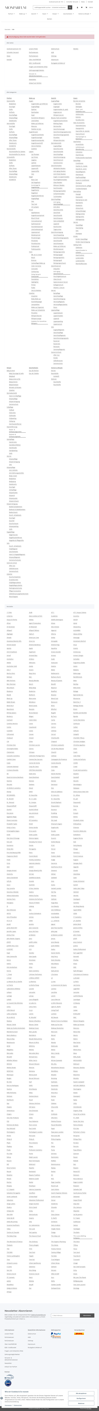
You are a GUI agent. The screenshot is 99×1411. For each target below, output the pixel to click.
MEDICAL (32, 1046)
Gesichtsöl (56, 212)
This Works (54, 1245)
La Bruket (76, 978)
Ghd (8, 867)
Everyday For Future (35, 842)
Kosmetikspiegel (36, 302)
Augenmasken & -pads (60, 109)
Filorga (75, 849)
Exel (74, 842)
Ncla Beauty (33, 1089)
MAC (74, 1017)
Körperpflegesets (14, 557)
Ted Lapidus (33, 1232)
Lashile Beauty (78, 996)
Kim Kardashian (12, 967)
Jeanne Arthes (77, 928)
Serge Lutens (11, 1204)
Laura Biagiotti (33, 999)
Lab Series (76, 985)
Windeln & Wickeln (15, 387)
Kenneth (76, 956)
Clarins (31, 749)
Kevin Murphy (55, 960)
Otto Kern (54, 1118)
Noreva (53, 1096)
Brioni (75, 709)
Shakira (9, 1207)
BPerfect (54, 709)
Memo (53, 1050)
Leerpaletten (35, 304)
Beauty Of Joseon (56, 680)
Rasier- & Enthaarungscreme (15, 431)
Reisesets (56, 346)
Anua (75, 645)
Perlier (9, 1136)
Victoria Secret (11, 1274)
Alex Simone (55, 627)
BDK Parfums (11, 680)
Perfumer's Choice (79, 1132)
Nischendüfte (11, 149)
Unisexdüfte (11, 157)
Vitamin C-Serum (58, 288)
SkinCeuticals (33, 1214)
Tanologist (76, 1229)
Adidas (31, 620)
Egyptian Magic (12, 817)
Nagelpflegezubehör (15, 585)
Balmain (9, 677)
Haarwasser (79, 174)
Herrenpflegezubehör (60, 304)
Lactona (53, 989)
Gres (52, 881)
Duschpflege (13, 115)
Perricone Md (55, 1136)
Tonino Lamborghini (13, 1256)
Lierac (9, 1007)
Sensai (53, 1200)
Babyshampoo (13, 385)
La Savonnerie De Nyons (59, 985)
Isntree (31, 917)
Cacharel (9, 720)
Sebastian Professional (36, 1200)
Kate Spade (32, 956)
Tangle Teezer (55, 1229)
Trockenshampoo (81, 188)
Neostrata (54, 1089)
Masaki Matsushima (35, 1039)
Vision (75, 1274)
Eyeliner (34, 109)
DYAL (75, 809)
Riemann (76, 1175)
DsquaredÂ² (33, 806)
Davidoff (76, 777)
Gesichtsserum (58, 160)
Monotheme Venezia (57, 1067)
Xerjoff (31, 1284)
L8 (52, 978)
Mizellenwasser (58, 249)
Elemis (75, 817)
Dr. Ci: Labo (32, 799)
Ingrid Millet (77, 910)
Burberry (10, 716)
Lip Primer (34, 157)
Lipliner (33, 163)
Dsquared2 (77, 802)
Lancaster (32, 992)
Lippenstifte (35, 171)
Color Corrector (36, 266)
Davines (9, 781)
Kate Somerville (12, 956)
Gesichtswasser (58, 243)
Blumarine (76, 698)
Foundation (35, 279)
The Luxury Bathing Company (79, 1237)
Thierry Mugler (34, 1245)
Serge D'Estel (77, 1200)
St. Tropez (76, 1218)
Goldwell (54, 878)
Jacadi (9, 924)
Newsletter (32, 79)
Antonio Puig (55, 645)
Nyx (8, 1103)
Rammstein (54, 1157)
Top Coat (34, 204)
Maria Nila (76, 1032)
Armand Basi (33, 655)
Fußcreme (12, 413)
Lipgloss (34, 160)
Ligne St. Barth (56, 1007)
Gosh (75, 878)
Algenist (53, 630)
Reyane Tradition (34, 1175)
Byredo (75, 716)
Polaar (31, 1146)
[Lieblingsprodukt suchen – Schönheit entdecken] (70, 7)
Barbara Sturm (56, 677)
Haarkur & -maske (81, 166)
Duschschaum (13, 523)
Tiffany (75, 1245)
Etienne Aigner (34, 838)
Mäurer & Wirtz (34, 1042)
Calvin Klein (33, 720)
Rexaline (9, 1175)
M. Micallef (32, 1017)
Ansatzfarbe (80, 144)
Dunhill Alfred (33, 809)
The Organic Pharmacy (58, 1241)
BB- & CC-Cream (36, 255)
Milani (53, 1057)
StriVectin (54, 1222)
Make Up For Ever (56, 1024)
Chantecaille (55, 738)
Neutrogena (77, 1089)
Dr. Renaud (10, 802)
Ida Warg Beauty (78, 906)
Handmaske (13, 448)
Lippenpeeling (58, 321)
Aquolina (54, 648)
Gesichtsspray (58, 218)
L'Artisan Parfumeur (35, 974)
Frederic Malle (55, 856)
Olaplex (9, 1107)
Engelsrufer (55, 827)
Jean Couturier (33, 928)
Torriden (54, 1256)
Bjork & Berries (78, 695)
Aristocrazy (77, 652)
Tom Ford (32, 1252)
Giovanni (54, 870)
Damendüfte (11, 101)
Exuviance (10, 845)
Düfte (11, 109)
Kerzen (53, 371)
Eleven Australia (12, 820)
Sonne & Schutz (56, 352)
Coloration (79, 152)
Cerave (31, 734)
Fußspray (12, 421)
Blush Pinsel (35, 218)
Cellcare (76, 731)
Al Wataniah (33, 627)
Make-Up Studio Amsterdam (16, 1028)
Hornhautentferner (15, 424)
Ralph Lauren (33, 1157)
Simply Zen (10, 1211)
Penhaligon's (11, 1132)
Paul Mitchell (11, 1128)
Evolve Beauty (55, 842)
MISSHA (9, 1064)
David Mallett (55, 777)
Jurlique (31, 946)
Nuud (31, 1100)
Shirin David (33, 1207)
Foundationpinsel (37, 226)
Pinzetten (34, 313)
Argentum (32, 652)
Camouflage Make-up (38, 263)
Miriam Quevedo (56, 1060)
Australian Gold (12, 666)
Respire (75, 1168)
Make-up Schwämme (38, 310)
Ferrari (53, 849)
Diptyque (76, 788)
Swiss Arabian (55, 1225)
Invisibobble (55, 913)
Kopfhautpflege (81, 177)
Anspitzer (34, 296)
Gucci (8, 885)
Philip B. (31, 1139)
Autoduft (56, 376)
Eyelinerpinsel (36, 224)
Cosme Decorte (56, 763)
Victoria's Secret (34, 1274)
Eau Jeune (10, 813)
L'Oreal (9, 978)
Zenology (76, 1288)
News (83, 2)
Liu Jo (30, 1010)
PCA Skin (76, 1128)
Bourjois (31, 709)
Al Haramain (11, 627)
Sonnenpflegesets (59, 349)
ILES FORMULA (56, 910)
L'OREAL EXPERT (34, 978)
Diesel (31, 788)
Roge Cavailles (55, 1182)
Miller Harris (33, 1060)
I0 (7, 906)
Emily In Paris (11, 827)
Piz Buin (76, 1143)
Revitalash (32, 1171)
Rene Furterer (11, 1168)
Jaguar (53, 924)
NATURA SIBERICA (79, 1085)
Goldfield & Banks (34, 878)
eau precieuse (33, 813)
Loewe (75, 1010)
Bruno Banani (33, 713)
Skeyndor (76, 1211)
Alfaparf (9, 630)
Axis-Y (9, 670)
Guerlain (32, 885)
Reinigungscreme (59, 252)
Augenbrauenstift (37, 143)
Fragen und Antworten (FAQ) (38, 67)
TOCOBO (9, 1252)
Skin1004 (10, 1214)
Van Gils (9, 1270)
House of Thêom (34, 903)
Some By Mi (10, 1218)
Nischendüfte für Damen (17, 151)
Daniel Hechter (56, 774)
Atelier (9, 663)
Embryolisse (77, 824)
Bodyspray (12, 481)
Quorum (76, 1153)
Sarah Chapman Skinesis (59, 1193)
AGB (52, 52)
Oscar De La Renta (79, 1114)
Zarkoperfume (55, 1288)
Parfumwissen (33, 52)
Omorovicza (10, 1110)
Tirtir (30, 1249)
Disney (9, 792)
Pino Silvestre (33, 1143)
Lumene (53, 1014)
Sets (32, 174)
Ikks (30, 910)
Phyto (8, 1143)
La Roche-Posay (34, 985)
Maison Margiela (78, 1021)
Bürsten (78, 104)
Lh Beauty (76, 1003)
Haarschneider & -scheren (81, 251)
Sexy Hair (76, 1204)
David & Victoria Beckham (15, 777)
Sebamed (76, 1196)
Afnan (9, 623)
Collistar (53, 756)
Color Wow (76, 756)
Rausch (9, 1161)
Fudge (53, 860)
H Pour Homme (34, 888)
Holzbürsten (80, 114)
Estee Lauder (33, 835)
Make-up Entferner (37, 123)
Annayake (54, 641)
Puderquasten (36, 249)
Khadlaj (75, 960)
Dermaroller (57, 126)
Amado (9, 637)
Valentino (32, 1267)
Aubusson (54, 663)
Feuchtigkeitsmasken (60, 180)
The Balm (76, 1232)
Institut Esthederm (35, 913)
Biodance (10, 691)
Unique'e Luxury (12, 1263)
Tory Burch (76, 1256)
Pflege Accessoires (15, 591)
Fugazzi (75, 860)
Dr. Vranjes (32, 802)
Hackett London (56, 888)
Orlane (31, 1114)
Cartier (9, 727)
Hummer (76, 903)
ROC (52, 1179)
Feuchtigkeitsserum (59, 276)
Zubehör (34, 149)
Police (53, 1146)
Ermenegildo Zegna (13, 831)
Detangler (79, 107)
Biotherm (32, 695)
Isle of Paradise (12, 917)
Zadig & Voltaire (12, 1288)
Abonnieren (87, 1315)
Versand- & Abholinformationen (35, 75)
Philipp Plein (77, 1139)
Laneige (9, 996)
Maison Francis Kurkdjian (59, 1021)
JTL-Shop (89, 1408)
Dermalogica (77, 784)
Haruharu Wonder (13, 892)
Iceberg (31, 906)
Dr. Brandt (10, 799)
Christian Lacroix (34, 745)
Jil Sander (76, 931)
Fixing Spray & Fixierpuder (36, 275)
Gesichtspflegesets (59, 335)
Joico (30, 938)
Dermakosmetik (56, 143)
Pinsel (31, 210)
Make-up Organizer (37, 307)
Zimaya (9, 1292)
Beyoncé (54, 688)
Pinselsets (34, 241)
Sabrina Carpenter (35, 1189)
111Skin (9, 612)
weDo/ (9, 1281)
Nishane (9, 1096)
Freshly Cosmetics (35, 860)
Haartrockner (80, 255)
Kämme (78, 117)
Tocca (75, 1249)
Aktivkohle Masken (59, 168)
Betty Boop (32, 688)
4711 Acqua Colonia (79, 612)
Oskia (31, 1118)
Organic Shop (77, 1110)
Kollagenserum (58, 285)
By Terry (53, 716)
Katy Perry (54, 956)
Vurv (52, 1277)
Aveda (31, 666)
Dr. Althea (76, 795)
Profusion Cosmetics (35, 1150)
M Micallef (76, 1014)
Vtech (31, 1277)
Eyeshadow (35, 112)
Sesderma (54, 1204)
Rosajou (9, 1186)
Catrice (53, 727)
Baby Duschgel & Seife (16, 373)
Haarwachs (79, 202)
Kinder (55, 358)
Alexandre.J (77, 627)
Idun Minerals (11, 910)
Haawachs (79, 205)
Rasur (55, 307)
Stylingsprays (80, 219)
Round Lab (54, 1186)
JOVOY (9, 942)
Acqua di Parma (12, 620)
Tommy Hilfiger (56, 1252)
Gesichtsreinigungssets (61, 238)
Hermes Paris (11, 899)
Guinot (75, 885)
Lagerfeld (76, 989)
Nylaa (75, 1100)
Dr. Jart (75, 799)
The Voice (76, 1241)
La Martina (32, 981)
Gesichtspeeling (58, 235)
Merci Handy (55, 1053)
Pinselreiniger (35, 238)
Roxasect (76, 1186)
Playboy (9, 1146)
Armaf (9, 655)
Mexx (75, 1053)
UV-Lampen (35, 207)
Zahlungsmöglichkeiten (36, 70)
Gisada (75, 870)
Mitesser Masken (58, 185)
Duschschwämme (14, 577)
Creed (75, 766)
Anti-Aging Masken (59, 171)
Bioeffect (54, 691)
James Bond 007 (12, 928)
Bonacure (54, 702)
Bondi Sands (33, 706)
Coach (75, 752)
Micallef (9, 1057)
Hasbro (31, 892)
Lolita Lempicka (12, 1014)
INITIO (9, 913)
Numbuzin (10, 1100)
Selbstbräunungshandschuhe (18, 594)
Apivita (9, 648)
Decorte (75, 781)
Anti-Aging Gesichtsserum (58, 272)
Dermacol (54, 784)
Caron (31, 723)
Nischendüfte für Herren (17, 154)
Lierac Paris (32, 1007)
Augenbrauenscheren (60, 121)
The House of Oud (35, 1236)
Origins (9, 1114)
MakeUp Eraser (34, 1028)
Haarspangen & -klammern (81, 138)
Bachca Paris (11, 673)
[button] (77, 7)
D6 (8, 774)
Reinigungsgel (58, 255)
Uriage (75, 1263)
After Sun (56, 355)
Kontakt (90, 2)
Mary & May (11, 1039)
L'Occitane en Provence (80, 974)
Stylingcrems (80, 217)
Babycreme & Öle (14, 379)
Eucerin (53, 838)
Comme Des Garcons (35, 759)
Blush (33, 257)
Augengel (56, 107)
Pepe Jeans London (57, 1132)
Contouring (35, 271)
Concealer (34, 269)
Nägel (31, 177)
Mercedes (10, 1053)
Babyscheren (13, 382)
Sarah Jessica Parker (79, 1193)
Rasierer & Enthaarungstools (14, 435)
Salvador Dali (77, 1189)
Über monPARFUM (35, 59)
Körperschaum (14, 501)
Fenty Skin (10, 849)
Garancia (54, 863)
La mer (53, 981)
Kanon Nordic (55, 953)
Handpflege (10, 439)
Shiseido (54, 1207)
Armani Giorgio (78, 655)
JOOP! (75, 938)
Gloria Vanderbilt (12, 878)
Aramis (75, 648)
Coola (8, 763)
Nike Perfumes (11, 1093)
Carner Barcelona (79, 720)
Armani (53, 655)
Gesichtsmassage (59, 129)
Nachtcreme (57, 226)
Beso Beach (10, 688)
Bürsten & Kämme (79, 101)
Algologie (10, 634)
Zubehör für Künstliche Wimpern (38, 322)
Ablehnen (81, 1403)
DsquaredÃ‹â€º (11, 806)
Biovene (53, 695)
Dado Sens (32, 774)
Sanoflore (32, 1193)
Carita (53, 720)
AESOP (75, 620)
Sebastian (10, 1200)
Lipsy (75, 1007)
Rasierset (56, 341)
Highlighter (35, 282)
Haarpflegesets (80, 172)
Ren (74, 1164)
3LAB (30, 612)
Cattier (75, 727)
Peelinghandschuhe (15, 588)
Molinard (76, 1064)
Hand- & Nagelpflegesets (17, 554)
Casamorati (32, 727)
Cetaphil (76, 734)
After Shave (13, 140)
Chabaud (10, 738)
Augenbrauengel (36, 137)
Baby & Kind (11, 371)
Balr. (30, 677)
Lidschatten (35, 121)
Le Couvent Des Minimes (15, 1003)
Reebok (75, 1161)
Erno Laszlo (32, 831)
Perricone (32, 1136)
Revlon (53, 1171)
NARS (31, 1085)
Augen (31, 101)
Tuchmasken (57, 196)
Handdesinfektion (15, 445)
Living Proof (55, 1010)
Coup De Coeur (34, 766)
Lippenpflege (55, 310)
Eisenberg (54, 817)
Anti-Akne (56, 207)
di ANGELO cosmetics (14, 788)
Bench (31, 684)
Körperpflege (13, 118)
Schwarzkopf (33, 1196)
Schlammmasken (58, 194)
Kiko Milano (55, 964)
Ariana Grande (56, 652)
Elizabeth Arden (78, 820)
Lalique (9, 992)
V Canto (9, 1267)
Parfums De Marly (12, 1125)
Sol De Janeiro (77, 1214)
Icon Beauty (55, 906)
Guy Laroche (11, 888)
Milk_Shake (77, 1057)
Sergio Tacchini (34, 1204)
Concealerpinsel (36, 221)
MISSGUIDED (77, 1060)
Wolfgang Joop (78, 1281)
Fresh (8, 860)
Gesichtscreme (58, 149)
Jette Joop (54, 931)
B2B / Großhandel (35, 63)
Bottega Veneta (78, 706)
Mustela (76, 1078)
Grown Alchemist (78, 881)
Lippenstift (34, 168)
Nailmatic (54, 1082)
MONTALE (10, 1071)
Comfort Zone (11, 759)
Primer (33, 285)
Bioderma (32, 691)
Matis (53, 1039)
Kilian (75, 964)
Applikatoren (35, 212)
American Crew (34, 637)
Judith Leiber (33, 942)
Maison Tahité (11, 1024)
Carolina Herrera (12, 723)
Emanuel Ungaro (56, 824)
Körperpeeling (13, 526)
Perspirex (76, 1136)
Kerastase (32, 960)
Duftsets (12, 112)
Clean (75, 749)
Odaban (53, 1103)
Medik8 (75, 1046)
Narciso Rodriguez (13, 1085)
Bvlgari (31, 716)
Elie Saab (54, 820)
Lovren (31, 1014)
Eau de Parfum (34, 371)
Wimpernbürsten (59, 140)
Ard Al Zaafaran (12, 652)
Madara (9, 1021)
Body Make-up (36, 299)
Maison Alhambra (35, 1021)
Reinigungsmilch (58, 257)
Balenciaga (76, 673)
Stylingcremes (80, 214)
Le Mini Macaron (56, 1003)
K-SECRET (10, 949)
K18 (30, 949)
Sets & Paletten (36, 146)
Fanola (31, 845)
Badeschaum (13, 512)
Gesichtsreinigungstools (61, 135)
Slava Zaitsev (55, 1214)
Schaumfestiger (81, 211)
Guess (53, 885)
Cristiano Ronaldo (12, 770)
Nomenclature (33, 1096)
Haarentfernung (12, 427)
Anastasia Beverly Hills (14, 641)
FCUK (53, 845)
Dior (52, 788)
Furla (8, 863)
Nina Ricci (54, 1093)
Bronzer (33, 260)
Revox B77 (76, 1171)
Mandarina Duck (12, 1032)
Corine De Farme (34, 763)
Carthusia (76, 723)
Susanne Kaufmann (13, 1225)
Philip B (9, 1139)
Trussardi (76, 1259)
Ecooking (54, 813)
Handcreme (13, 442)
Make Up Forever (78, 1024)
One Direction (33, 1110)
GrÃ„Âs (9, 881)
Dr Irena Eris (55, 795)
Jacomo (31, 924)
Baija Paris (32, 673)
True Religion (55, 1259)
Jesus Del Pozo (33, 931)
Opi (52, 1110)
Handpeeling (13, 450)
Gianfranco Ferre (56, 867)
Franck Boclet (33, 856)
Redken (53, 1161)
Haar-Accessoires (78, 123)
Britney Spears (11, 713)
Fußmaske (12, 415)
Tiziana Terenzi (56, 1249)
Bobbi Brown (11, 702)
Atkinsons (32, 663)
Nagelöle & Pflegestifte (16, 540)
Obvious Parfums (34, 1103)
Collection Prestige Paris (37, 756)
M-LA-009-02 (11, 1017)
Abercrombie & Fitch (35, 616)
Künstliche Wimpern (38, 118)
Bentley (75, 684)
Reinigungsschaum (59, 263)
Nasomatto (54, 1085)
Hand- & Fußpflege (15, 396)
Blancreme (32, 698)
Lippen (31, 151)
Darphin (76, 774)
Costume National (12, 766)
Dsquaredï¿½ (55, 806)
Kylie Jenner (55, 971)
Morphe (53, 1075)
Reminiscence (55, 1164)
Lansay (31, 996)
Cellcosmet (10, 734)
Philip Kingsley (56, 1139)
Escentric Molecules (79, 831)
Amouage (76, 637)
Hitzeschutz (79, 208)
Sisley (31, 1211)
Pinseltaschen (35, 243)
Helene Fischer (34, 895)
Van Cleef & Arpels (79, 1267)
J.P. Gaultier (77, 921)
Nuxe (53, 1100)
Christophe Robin (12, 749)
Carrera (53, 723)
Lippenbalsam (36, 165)
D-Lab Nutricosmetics (80, 770)
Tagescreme (57, 229)
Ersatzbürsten (13, 580)
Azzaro (31, 670)
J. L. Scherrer (55, 921)
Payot (53, 1128)
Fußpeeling (12, 418)
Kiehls (31, 964)
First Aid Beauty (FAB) (13, 852)
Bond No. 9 (77, 702)
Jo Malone (32, 935)
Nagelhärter (35, 190)
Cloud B (53, 752)
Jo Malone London (57, 935)
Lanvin (53, 996)
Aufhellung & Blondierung (80, 148)
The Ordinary (33, 1241)
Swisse (75, 1225)
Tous (8, 1259)
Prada (9, 1150)
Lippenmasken (58, 316)
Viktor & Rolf (55, 1274)
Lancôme (54, 992)
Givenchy (10, 874)
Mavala (53, 1042)
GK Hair (31, 874)
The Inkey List (55, 1236)
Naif (30, 1082)
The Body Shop (11, 1236)
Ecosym (75, 813)
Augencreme (57, 104)
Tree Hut (32, 1259)
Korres (9, 971)
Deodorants (13, 121)
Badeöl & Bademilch (15, 507)
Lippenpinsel (35, 232)
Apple (31, 648)
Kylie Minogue (78, 971)
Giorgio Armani (12, 870)
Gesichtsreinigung (59, 157)
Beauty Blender (34, 680)
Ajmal (75, 623)
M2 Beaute (54, 1017)
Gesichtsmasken (56, 165)
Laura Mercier (55, 999)
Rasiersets (56, 344)
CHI (8, 741)
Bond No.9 (10, 706)
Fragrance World (12, 856)
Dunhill (9, 809)
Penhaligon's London (35, 1132)
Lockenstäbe (80, 258)
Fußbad (11, 410)
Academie (54, 616)
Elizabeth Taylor (12, 824)
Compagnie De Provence (59, 759)
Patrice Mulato (78, 1125)
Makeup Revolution (57, 1028)
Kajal (33, 115)
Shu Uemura (77, 1207)
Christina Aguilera (79, 745)
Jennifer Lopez (11, 931)
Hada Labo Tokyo (78, 888)
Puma (53, 1150)
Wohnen (54, 379)
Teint (30, 252)
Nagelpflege (35, 198)
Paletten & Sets (36, 129)
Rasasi (75, 1157)
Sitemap (53, 56)
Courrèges (54, 766)
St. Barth (54, 1218)
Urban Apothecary (35, 1263)
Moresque (10, 1075)
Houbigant (76, 899)
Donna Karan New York (80, 792)
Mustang (54, 1078)
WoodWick (10, 1284)
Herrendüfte (11, 123)
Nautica (9, 1089)
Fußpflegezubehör (15, 582)
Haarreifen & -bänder (83, 131)
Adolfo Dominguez (57, 620)
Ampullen (56, 269)
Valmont (53, 1267)
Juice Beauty (55, 942)
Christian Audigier (79, 741)
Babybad (12, 376)
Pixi (52, 1143)
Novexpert (76, 1096)
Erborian (76, 827)
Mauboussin (11, 1042)
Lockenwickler (80, 261)
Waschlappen (13, 596)
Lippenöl (56, 224)
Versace (53, 1270)
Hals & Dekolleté (58, 221)
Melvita (31, 1050)
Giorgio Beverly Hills (35, 870)
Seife (10, 453)
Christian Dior (11, 745)
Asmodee (76, 659)
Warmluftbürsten (81, 263)
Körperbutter (13, 493)
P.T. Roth (76, 1118)
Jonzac (53, 938)
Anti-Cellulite (13, 470)
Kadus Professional (79, 949)
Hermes (53, 895)
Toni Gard (76, 1252)
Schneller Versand (72, 2)
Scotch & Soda (55, 1196)
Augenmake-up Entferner (39, 104)
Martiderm (32, 1035)
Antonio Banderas (35, 645)
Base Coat (34, 180)
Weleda (31, 1281)
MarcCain (54, 1032)
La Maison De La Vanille (14, 981)
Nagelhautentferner (15, 537)
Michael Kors (33, 1057)
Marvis (75, 1035)
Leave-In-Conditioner (82, 180)
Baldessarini (55, 673)
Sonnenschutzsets (15, 560)
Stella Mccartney (12, 1222)
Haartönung (79, 155)
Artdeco (31, 659)
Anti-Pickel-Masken (59, 174)
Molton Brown (11, 1067)
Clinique (31, 752)
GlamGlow (76, 874)
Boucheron (10, 709)
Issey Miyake (55, 917)
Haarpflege (76, 160)
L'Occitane (54, 974)
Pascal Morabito (56, 1125)
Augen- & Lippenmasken (61, 177)
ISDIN (75, 913)
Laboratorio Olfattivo (13, 989)
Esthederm (76, 835)
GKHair (53, 874)
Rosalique (32, 1186)
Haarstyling (77, 191)
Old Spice (32, 1107)
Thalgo (53, 1232)
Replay (53, 1168)
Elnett (31, 824)
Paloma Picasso (56, 1121)
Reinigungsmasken (59, 191)
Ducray (75, 806)
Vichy (75, 1270)
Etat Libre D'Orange (13, 838)
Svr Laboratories (34, 1225)
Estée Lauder (55, 835)
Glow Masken (57, 182)
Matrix (75, 1039)
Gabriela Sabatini (34, 863)
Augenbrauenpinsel (37, 215)
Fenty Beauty (77, 845)
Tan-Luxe (32, 1229)
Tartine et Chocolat (13, 1232)
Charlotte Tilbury (78, 738)
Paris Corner (33, 1125)
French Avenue (78, 856)
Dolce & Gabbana (56, 792)
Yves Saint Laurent (79, 1284)
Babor (53, 670)
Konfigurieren (81, 1398)
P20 (8, 1121)
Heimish (76, 892)
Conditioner (79, 163)
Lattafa (9, 999)
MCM (8, 1046)
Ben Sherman (11, 684)
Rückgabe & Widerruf (58, 63)
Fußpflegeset (13, 549)
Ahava (53, 623)
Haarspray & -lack (81, 200)
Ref (8, 1164)
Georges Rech (77, 863)
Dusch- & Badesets (15, 515)
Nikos (31, 1093)
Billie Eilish (76, 688)
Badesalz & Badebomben (17, 509)
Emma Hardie (33, 827)
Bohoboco (32, 702)
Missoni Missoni (34, 1064)
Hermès (75, 895)
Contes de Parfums (79, 759)
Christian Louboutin (57, 745)
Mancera (76, 1028)
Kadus (53, 949)
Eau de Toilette (34, 373)
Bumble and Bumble (80, 713)
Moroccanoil (33, 1075)
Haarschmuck (80, 134)
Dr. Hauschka (55, 799)
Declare (31, 781)
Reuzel (9, 1171)
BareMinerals (77, 677)
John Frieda (77, 935)
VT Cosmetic (11, 1277)
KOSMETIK (12, 146)
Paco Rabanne (33, 1121)
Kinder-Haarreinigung (83, 242)
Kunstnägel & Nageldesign (35, 186)
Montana (32, 1071)
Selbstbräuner (58, 361)
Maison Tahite (33, 1024)
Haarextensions (81, 125)
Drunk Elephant (56, 802)
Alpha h (31, 634)
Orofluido (54, 1114)
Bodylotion (12, 104)
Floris (30, 852)
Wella (53, 1281)
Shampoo (79, 183)
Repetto (31, 1168)
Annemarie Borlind (79, 641)
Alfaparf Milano (34, 630)
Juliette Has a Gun (12, 946)
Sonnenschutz (58, 163)
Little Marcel (11, 1010)
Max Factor (76, 1042)
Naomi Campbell (78, 1082)
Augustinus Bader (79, 663)
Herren (53, 290)
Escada (53, 831)
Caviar (31, 731)
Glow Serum (57, 279)
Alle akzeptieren (81, 1393)
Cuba (53, 770)
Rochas (9, 1182)
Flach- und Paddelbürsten (80, 110)
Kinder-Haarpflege (82, 239)
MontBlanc (54, 1071)
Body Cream (13, 476)
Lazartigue (76, 999)
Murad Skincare (34, 1078)
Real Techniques (34, 1161)
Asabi (53, 659)
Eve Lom (9, 842)
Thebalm (9, 1245)
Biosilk (9, 695)
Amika (53, 637)
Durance (54, 809)
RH (52, 1175)
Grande (31, 881)
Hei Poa (53, 892)
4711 (52, 612)
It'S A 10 (9, 921)
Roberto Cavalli (34, 1179)
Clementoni (10, 752)
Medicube (54, 1046)
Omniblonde (77, 1107)
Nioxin (75, 1093)
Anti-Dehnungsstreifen (16, 473)
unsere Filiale (33, 49)
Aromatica (10, 659)
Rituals (9, 1179)
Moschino (76, 1075)
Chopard (54, 741)
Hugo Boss (54, 903)
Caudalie (9, 731)
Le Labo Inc (32, 1003)
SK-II (52, 1211)
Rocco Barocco (78, 1179)
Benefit (53, 684)
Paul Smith (32, 1128)
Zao (30, 1288)
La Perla (76, 981)
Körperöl (12, 495)
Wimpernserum (58, 115)
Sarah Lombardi (12, 1196)
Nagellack (34, 193)
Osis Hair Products (13, 1118)
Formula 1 (76, 852)
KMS (74, 967)
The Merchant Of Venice (14, 1241)
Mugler (9, 1078)
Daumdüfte (57, 382)
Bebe (75, 680)
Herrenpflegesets (59, 302)
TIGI (8, 1249)
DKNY (31, 792)
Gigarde (76, 867)
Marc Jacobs (33, 1032)
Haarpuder (79, 197)
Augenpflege (35, 107)
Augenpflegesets (58, 330)
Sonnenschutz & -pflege (83, 186)
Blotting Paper (58, 123)
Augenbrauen (33, 132)
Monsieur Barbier (79, 1067)
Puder (33, 288)
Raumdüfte (54, 373)
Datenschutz (18, 1405)
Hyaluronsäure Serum (60, 282)
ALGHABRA (76, 630)
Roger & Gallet (78, 1182)
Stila (30, 1222)
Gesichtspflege (58, 154)
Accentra (76, 616)
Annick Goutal (11, 645)
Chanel (31, 738)
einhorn (31, 817)
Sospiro (31, 1218)
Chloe (31, 741)
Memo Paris (77, 1050)
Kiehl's (9, 964)
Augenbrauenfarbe (37, 135)
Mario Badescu (11, 1035)
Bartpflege (56, 293)
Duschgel (12, 107)
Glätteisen (79, 247)
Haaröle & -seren (81, 169)
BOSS (53, 706)
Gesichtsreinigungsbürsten (62, 132)
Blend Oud (54, 698)
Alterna (53, 634)
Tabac (9, 1229)
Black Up (9, 698)
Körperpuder (13, 498)
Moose (75, 1071)
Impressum (8, 1405)
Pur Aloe (9, 1153)
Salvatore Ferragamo (13, 1193)
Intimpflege (12, 490)
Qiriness (54, 1153)
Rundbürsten (80, 120)
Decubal (9, 784)
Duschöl (11, 521)
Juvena (75, 946)
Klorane (53, 967)
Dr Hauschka (33, 795)
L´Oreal (9, 974)
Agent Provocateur (35, 623)
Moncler (31, 1067)
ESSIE (8, 835)
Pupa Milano (77, 1150)
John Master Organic (13, 938)
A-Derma (9, 616)
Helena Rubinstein (13, 895)
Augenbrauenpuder (37, 140)
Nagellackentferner (37, 196)
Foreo (53, 852)
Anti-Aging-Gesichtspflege (58, 203)
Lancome (76, 992)
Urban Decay (55, 1263)
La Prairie (10, 985)
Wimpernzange (36, 318)
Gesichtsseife (57, 215)
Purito (31, 1153)
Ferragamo (32, 849)
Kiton (30, 967)
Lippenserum (57, 324)
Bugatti (53, 713)
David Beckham (34, 777)
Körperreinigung (14, 401)
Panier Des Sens (78, 1121)
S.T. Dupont (10, 1189)
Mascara (34, 126)
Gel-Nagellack (35, 182)
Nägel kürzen (13, 535)
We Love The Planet (79, 1277)
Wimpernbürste (36, 316)
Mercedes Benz (34, 1053)
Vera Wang (32, 1270)
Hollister (54, 899)
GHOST (31, 867)
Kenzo (9, 960)
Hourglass (10, 903)
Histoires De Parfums (36, 899)
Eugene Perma (78, 838)
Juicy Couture (77, 942)
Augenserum (57, 112)
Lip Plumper (35, 154)
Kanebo (31, 953)
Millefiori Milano (12, 1060)
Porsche (76, 1146)
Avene (75, 666)
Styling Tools (77, 245)
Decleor (53, 781)
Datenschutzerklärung (38, 1315)
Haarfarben (77, 141)
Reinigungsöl (57, 260)
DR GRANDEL (11, 795)
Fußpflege (10, 407)
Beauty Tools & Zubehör (59, 118)
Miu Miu (54, 1064)
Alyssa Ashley (77, 634)
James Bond (77, 924)
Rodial (31, 1182)
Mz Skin (9, 1082)
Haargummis (80, 128)
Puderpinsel (35, 246)
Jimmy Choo (10, 935)
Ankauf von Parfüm (35, 83)
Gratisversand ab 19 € (56, 2)
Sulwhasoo (76, 1222)
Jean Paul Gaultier (57, 928)
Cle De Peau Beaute (57, 749)
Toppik (31, 1256)
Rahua (9, 1157)
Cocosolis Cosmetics (13, 756)
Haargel (78, 194)
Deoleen (31, 784)
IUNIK (31, 921)
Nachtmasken (57, 188)
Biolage (75, 691)
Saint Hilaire (55, 1189)
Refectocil (32, 1164)
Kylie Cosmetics (34, 971)
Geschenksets (13, 552)
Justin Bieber (55, 946)
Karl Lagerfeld (77, 953)
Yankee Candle (56, 1284)
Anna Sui (32, 641)
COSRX (75, 763)
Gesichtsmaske (58, 151)
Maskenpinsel (35, 235)
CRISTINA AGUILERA (35, 770)
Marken (49, 19)
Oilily (75, 1103)
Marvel (53, 1035)
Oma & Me (54, 1107)
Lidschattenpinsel (37, 229)
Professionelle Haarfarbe (84, 158)
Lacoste (31, 989)
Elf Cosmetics (33, 820)
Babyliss (76, 670)
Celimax (53, 731)
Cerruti (53, 734)
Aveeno (53, 666)
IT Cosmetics (77, 917)
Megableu (10, 1050)
